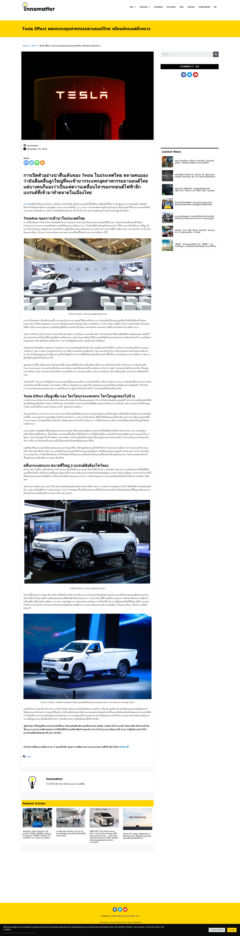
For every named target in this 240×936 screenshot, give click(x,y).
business (144, 7)
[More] (42, 162)
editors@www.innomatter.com (125, 916)
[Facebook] (26, 162)
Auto (182, 7)
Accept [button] (232, 929)
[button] (189, 66)
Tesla (25, 204)
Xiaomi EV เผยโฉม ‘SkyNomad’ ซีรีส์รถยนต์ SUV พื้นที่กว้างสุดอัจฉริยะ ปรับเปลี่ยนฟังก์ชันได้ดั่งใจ (137, 835)
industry (191, 7)
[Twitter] (31, 162)
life (215, 7)
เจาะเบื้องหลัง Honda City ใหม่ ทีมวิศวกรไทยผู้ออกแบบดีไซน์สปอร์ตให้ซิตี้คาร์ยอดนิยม (70, 833)
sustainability (204, 7)
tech (131, 7)
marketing (158, 7)
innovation (171, 7)
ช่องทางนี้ (124, 747)
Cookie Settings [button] (216, 929)
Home (26, 45)
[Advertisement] (181, 112)
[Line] (37, 162)
